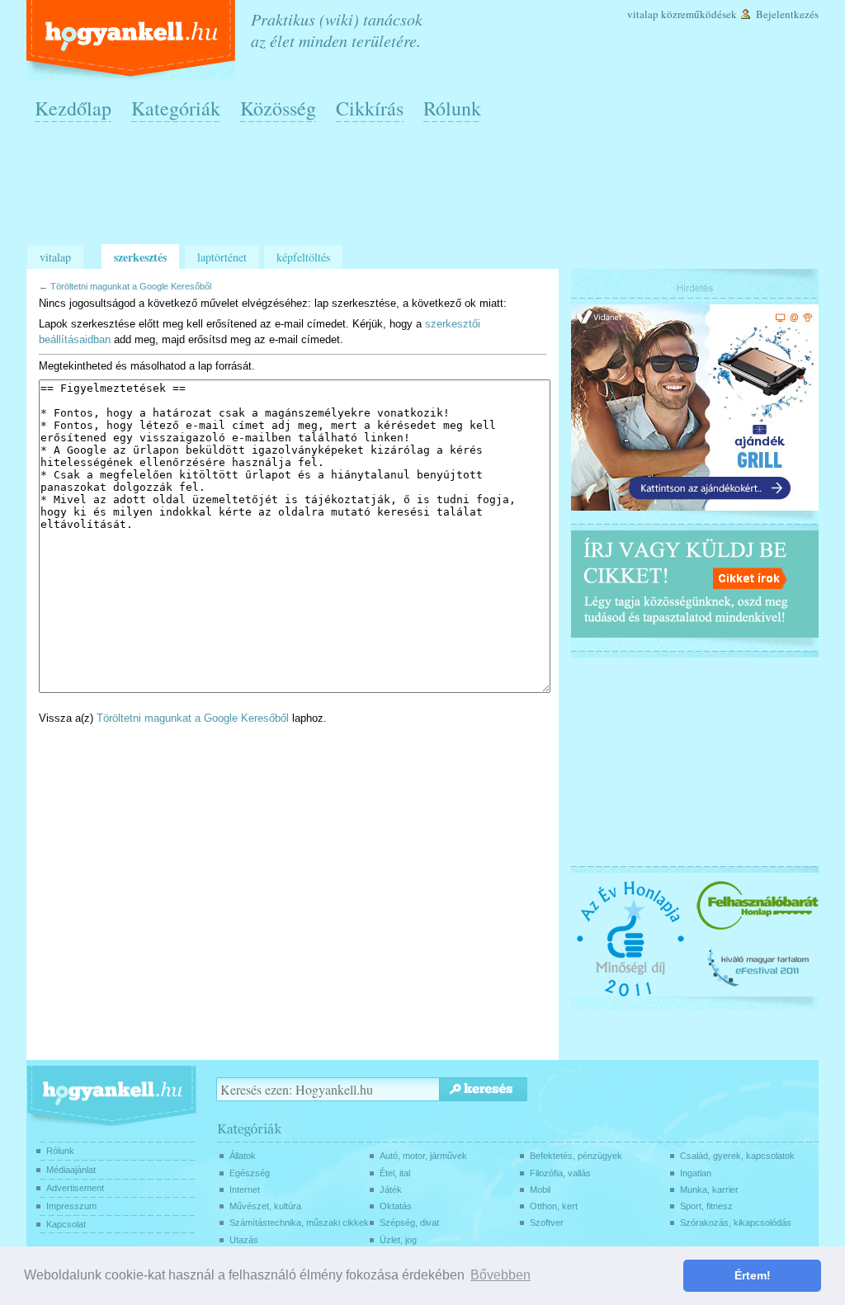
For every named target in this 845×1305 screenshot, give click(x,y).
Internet (244, 1189)
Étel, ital (395, 1173)
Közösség (278, 108)
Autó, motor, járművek (423, 1156)
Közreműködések (699, 14)
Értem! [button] (752, 1275)
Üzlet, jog (398, 1240)
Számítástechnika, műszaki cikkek (299, 1222)
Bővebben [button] (500, 1275)
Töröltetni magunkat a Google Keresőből (130, 286)
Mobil (540, 1189)
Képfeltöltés (303, 257)
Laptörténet (222, 257)
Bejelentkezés (787, 14)
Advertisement (75, 1188)
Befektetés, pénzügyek (576, 1156)
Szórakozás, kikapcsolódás (735, 1222)
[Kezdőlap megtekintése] (132, 40)
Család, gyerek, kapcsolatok (737, 1156)
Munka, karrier (709, 1189)
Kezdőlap (73, 108)
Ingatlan (695, 1173)
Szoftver (547, 1222)
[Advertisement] (426, 190)
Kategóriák (175, 108)
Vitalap (643, 14)
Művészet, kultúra (265, 1206)
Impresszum (71, 1206)
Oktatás (396, 1206)
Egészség (249, 1173)
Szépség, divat (409, 1222)
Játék (391, 1189)
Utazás (243, 1240)
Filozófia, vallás (560, 1173)
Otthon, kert (554, 1206)
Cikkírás (370, 108)
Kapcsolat (66, 1224)
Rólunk (452, 108)
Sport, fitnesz (706, 1206)
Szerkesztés (140, 257)
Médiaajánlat (71, 1170)
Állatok (242, 1156)
